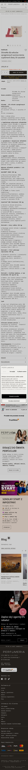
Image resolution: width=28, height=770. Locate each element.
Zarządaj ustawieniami (14, 401)
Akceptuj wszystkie (14, 396)
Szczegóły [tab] (12, 371)
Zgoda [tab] (4, 371)
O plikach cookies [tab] (21, 371)
